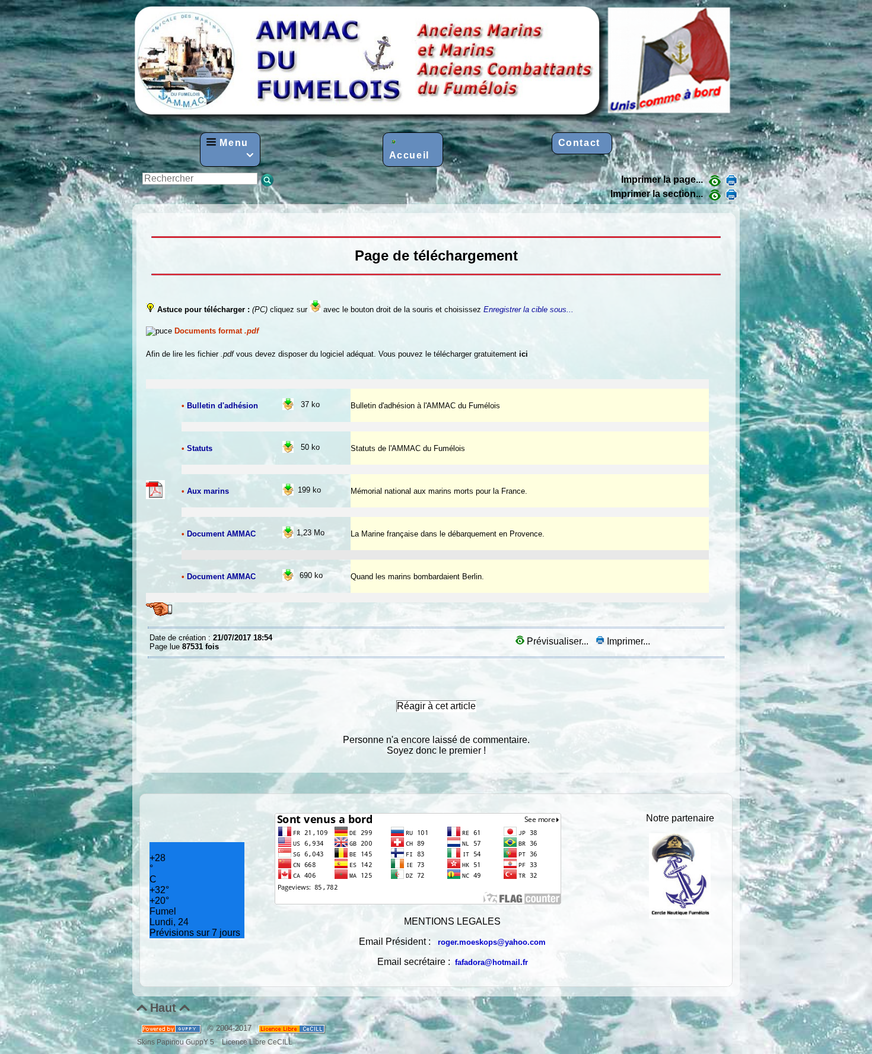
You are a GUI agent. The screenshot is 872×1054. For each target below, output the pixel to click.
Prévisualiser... (557, 641)
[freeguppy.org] (172, 1028)
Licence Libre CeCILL (256, 1042)
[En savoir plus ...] (293, 1028)
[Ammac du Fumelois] (433, 118)
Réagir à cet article (436, 706)
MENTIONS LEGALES (452, 921)
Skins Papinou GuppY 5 (177, 1042)
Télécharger (152, 222)
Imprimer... (627, 641)
